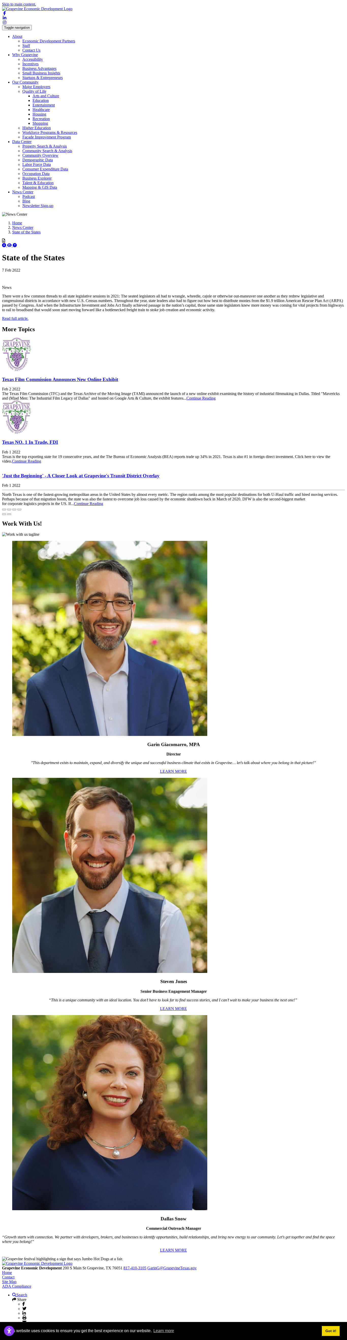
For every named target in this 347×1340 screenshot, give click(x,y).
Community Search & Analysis (47, 151)
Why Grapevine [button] (25, 55)
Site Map (9, 1282)
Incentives (30, 64)
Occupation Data (36, 173)
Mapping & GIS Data (39, 187)
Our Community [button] (25, 82)
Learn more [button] (163, 1331)
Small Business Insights (41, 73)
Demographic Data (37, 160)
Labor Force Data (36, 164)
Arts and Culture (46, 96)
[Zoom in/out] (19, 509)
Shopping (40, 123)
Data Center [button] (21, 141)
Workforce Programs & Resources (49, 132)
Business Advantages (39, 68)
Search (21, 1295)
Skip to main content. (19, 4)
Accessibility (32, 59)
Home (7, 1272)
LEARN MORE (173, 771)
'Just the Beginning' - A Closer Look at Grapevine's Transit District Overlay (81, 475)
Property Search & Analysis (44, 146)
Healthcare (41, 109)
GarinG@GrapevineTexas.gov (172, 1268)
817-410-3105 (134, 1268)
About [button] (17, 36)
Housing (39, 114)
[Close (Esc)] (4, 509)
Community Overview (40, 155)
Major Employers (36, 87)
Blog (26, 201)
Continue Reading (201, 398)
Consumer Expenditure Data (45, 169)
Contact (8, 1277)
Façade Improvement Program (46, 137)
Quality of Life (34, 91)
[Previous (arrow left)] (4, 514)
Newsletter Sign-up (37, 205)
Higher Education (36, 128)
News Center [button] (22, 192)
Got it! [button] (330, 1331)
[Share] (9, 509)
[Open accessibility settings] (9, 1331)
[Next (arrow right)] (9, 514)
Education (41, 100)
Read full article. (15, 318)
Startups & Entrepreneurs (42, 77)
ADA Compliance (16, 1286)
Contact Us (31, 50)
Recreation (41, 119)
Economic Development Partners (48, 41)
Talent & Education (38, 183)
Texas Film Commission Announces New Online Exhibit (60, 379)
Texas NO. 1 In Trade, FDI (30, 442)
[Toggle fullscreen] (14, 509)
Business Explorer (37, 178)
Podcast (28, 196)
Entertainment (44, 105)
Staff (26, 45)
